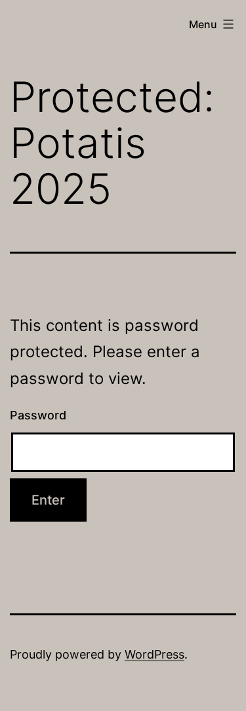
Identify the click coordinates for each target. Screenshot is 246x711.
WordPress (154, 654)
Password (38, 415)
